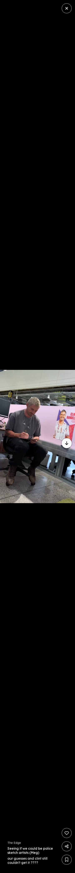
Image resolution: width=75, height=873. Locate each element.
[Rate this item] (67, 833)
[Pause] (37, 436)
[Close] (67, 8)
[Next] (67, 443)
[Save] (67, 860)
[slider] (16, 868)
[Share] (67, 846)
